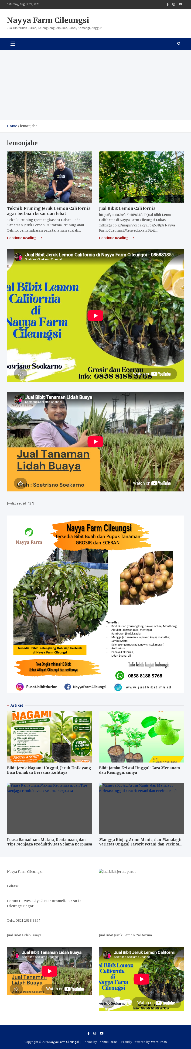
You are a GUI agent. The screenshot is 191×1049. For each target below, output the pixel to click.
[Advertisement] (95, 85)
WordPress (159, 1042)
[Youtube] (180, 4)
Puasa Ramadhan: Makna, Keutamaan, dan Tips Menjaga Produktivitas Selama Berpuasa (49, 842)
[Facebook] (168, 4)
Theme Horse (107, 1042)
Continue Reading (22, 238)
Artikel (16, 705)
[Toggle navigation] (13, 44)
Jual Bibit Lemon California (127, 208)
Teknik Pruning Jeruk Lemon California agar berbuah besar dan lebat (49, 211)
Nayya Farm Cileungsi (48, 20)
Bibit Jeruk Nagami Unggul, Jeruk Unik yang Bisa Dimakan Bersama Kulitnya (49, 770)
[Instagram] (174, 4)
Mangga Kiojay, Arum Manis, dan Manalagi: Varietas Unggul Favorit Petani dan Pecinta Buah (140, 844)
